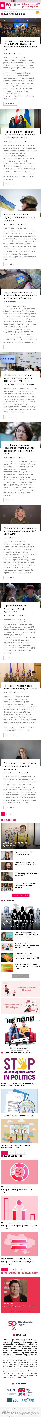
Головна (3, 11)
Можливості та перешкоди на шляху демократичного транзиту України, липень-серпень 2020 (19, 1261)
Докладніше (9, 103)
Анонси (24, 224)
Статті (23, 53)
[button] (11, 1314)
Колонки (25, 773)
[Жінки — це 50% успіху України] (13, 6)
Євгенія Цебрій (9, 385)
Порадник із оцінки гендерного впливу (17, 1116)
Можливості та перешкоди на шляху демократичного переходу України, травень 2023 (19, 1189)
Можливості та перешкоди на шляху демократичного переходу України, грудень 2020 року (19, 1226)
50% (5, 53)
